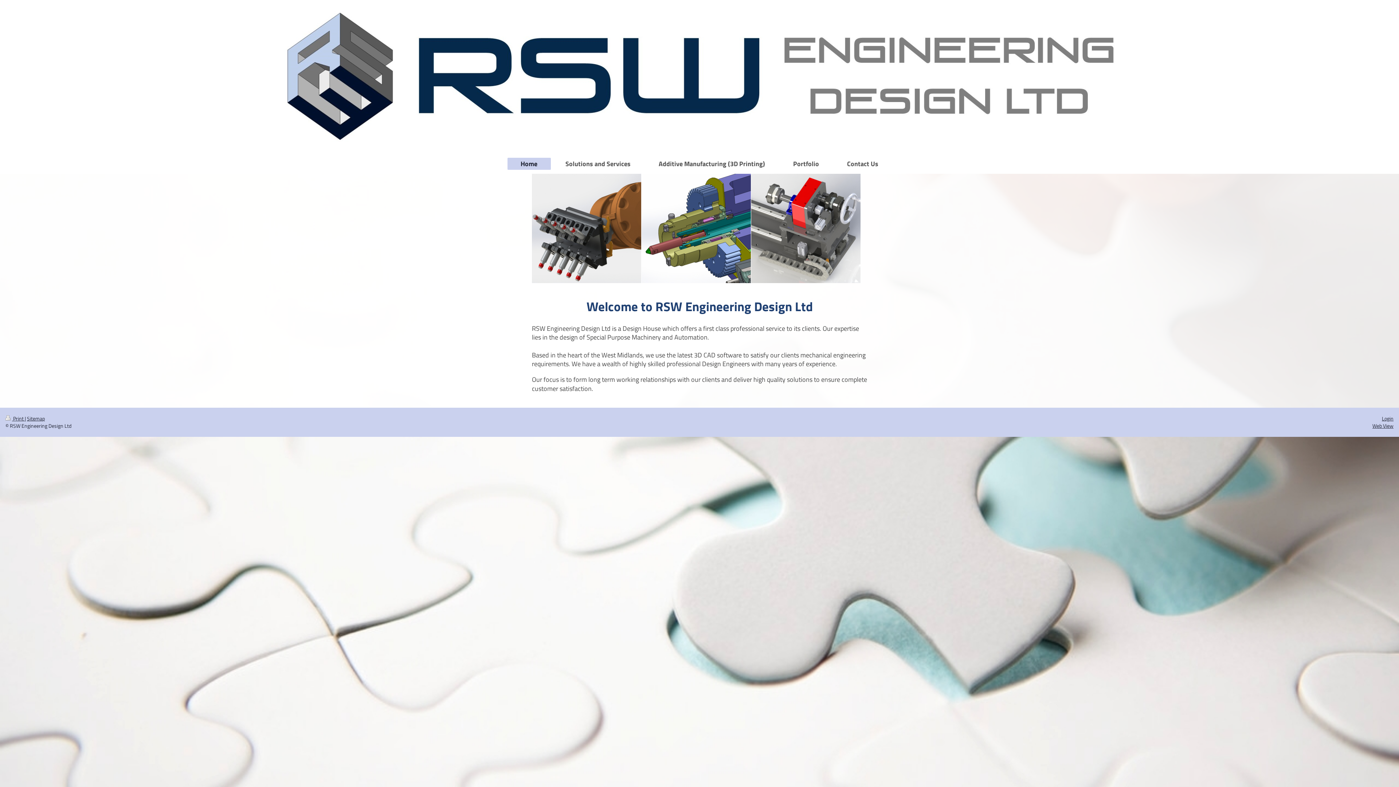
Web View (1383, 426)
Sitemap (36, 419)
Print (18, 419)
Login (1388, 419)
